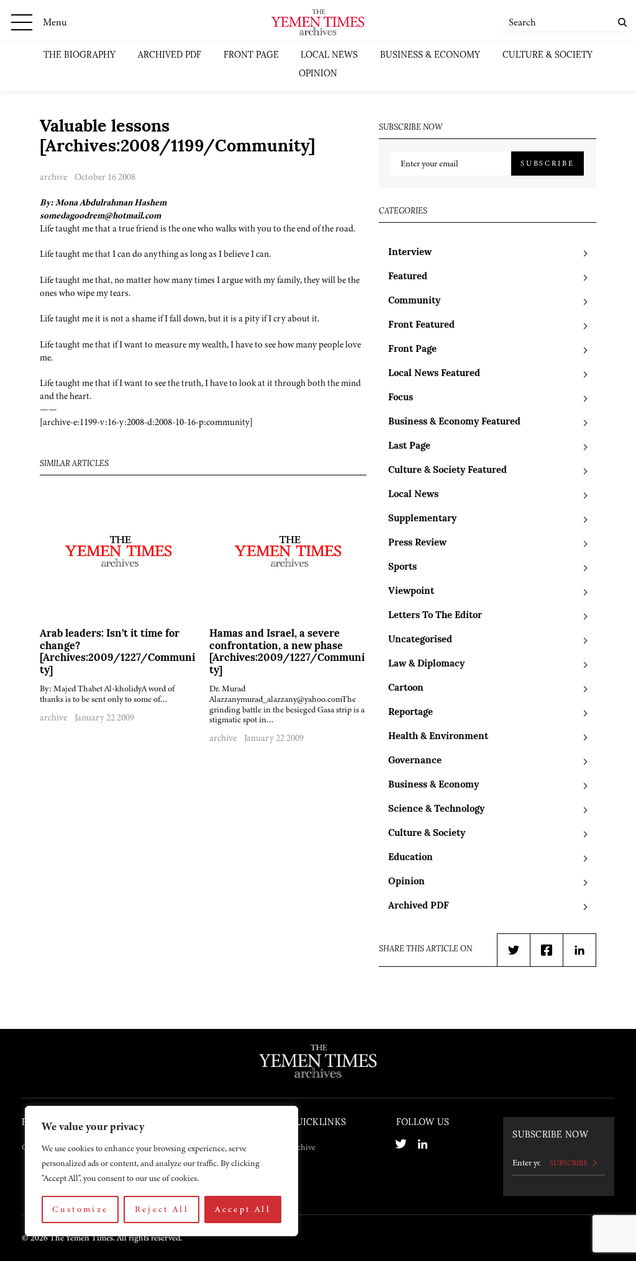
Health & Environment (438, 737)
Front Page (251, 55)
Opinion (318, 74)
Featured (407, 277)
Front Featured (421, 325)
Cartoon (406, 688)
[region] (161, 1171)
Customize (80, 1209)
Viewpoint (411, 591)
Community (414, 301)
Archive (302, 1147)
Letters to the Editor (435, 616)
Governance (415, 761)
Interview (410, 253)
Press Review (417, 543)
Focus (400, 398)
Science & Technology (436, 809)
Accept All (243, 1209)
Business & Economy (430, 55)
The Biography (79, 55)
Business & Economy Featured (454, 422)
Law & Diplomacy (426, 664)
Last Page (409, 446)
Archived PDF (169, 55)
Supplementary (422, 519)
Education (410, 858)
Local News (329, 55)
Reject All (162, 1209)
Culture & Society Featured (447, 470)
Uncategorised (420, 640)
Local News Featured (434, 374)
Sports (402, 567)
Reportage (410, 712)
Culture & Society (547, 55)
